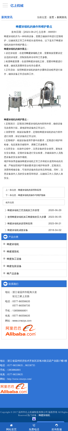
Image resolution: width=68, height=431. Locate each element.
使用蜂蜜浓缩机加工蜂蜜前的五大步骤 (26, 216)
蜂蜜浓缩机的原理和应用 (29, 189)
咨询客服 (56, 429)
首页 (51, 17)
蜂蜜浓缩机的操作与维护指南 (31, 194)
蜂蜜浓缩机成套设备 (17, 230)
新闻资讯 (62, 17)
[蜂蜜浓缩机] (34, 96)
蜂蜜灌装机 (13, 251)
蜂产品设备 (13, 273)
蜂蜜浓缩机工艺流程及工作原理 (23, 210)
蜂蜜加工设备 (14, 258)
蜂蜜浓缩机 (31, 53)
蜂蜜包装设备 (14, 266)
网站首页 (11, 429)
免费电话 (34, 429)
